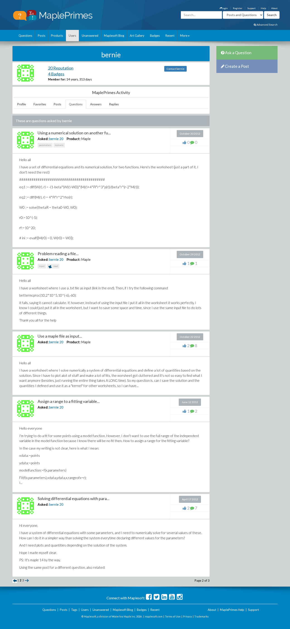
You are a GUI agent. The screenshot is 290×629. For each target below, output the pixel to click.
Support (251, 8)
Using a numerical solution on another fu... (74, 132)
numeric (59, 145)
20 (61, 139)
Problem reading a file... (58, 253)
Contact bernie (175, 68)
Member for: (57, 79)
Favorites (40, 104)
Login (225, 8)
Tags (74, 610)
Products (57, 35)
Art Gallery (137, 35)
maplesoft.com (153, 616)
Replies (114, 104)
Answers (96, 104)
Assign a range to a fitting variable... (69, 401)
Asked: (43, 139)
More (183, 35)
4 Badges (56, 73)
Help (263, 8)
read (55, 266)
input (42, 266)
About (274, 8)
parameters (45, 145)
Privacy (187, 616)
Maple (86, 139)
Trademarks (201, 616)
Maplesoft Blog (114, 35)
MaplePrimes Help (232, 610)
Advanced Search (267, 24)
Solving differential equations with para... (73, 498)
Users (72, 35)
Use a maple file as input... (60, 336)
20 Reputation (60, 67)
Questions (25, 35)
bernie (54, 139)
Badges (155, 35)
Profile (21, 104)
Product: (73, 139)
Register (237, 8)
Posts (41, 35)
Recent (169, 35)
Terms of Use (173, 616)
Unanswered (90, 35)
